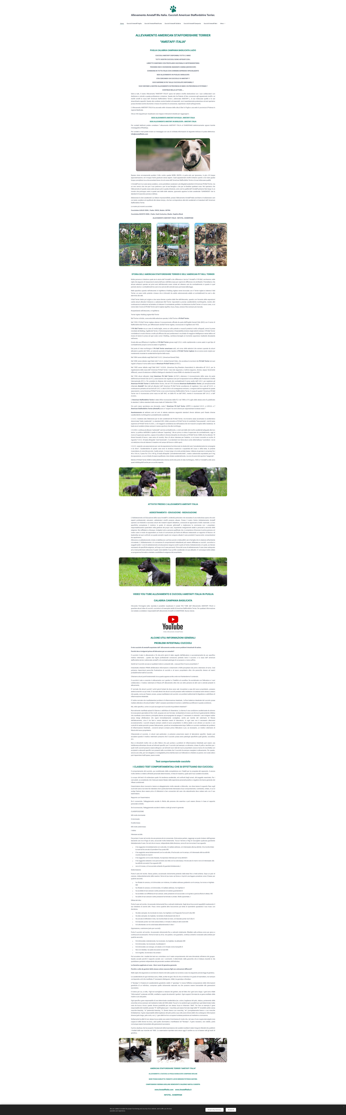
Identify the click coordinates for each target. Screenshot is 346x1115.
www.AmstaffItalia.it (183, 1090)
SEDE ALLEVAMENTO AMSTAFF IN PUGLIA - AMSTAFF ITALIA (173, 118)
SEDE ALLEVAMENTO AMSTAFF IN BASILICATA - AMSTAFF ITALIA (173, 121)
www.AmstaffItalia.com (164, 1090)
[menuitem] (122, 23)
